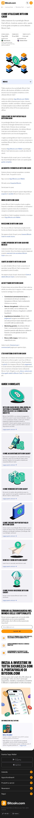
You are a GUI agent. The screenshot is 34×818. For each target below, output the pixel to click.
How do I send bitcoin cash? (15, 560)
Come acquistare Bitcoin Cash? (17, 453)
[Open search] (27, 2)
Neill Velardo (7, 735)
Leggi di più (23, 745)
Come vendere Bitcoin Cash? (15, 489)
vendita (11, 194)
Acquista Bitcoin (15, 183)
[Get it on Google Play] (17, 759)
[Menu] (31, 2)
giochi (5, 364)
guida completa (6, 162)
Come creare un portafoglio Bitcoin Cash (15, 523)
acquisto (4, 194)
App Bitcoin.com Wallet (14, 149)
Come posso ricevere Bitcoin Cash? (15, 591)
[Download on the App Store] (17, 764)
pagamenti (7, 318)
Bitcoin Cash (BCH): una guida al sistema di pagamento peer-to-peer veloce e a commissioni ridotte (17, 410)
